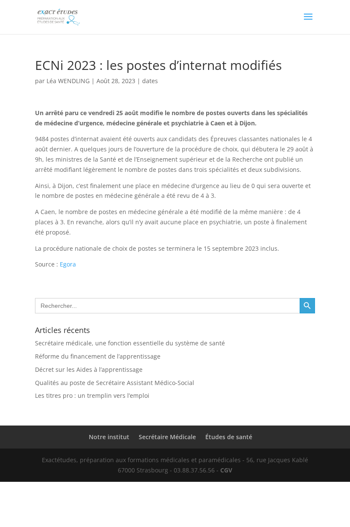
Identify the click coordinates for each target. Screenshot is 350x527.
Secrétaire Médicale (167, 437)
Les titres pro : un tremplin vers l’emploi (92, 395)
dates (150, 81)
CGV (226, 470)
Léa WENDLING (68, 81)
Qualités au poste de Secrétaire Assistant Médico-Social (114, 383)
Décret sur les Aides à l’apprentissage (89, 369)
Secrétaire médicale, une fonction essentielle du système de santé (130, 343)
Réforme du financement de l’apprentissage (97, 356)
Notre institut (109, 437)
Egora (68, 264)
